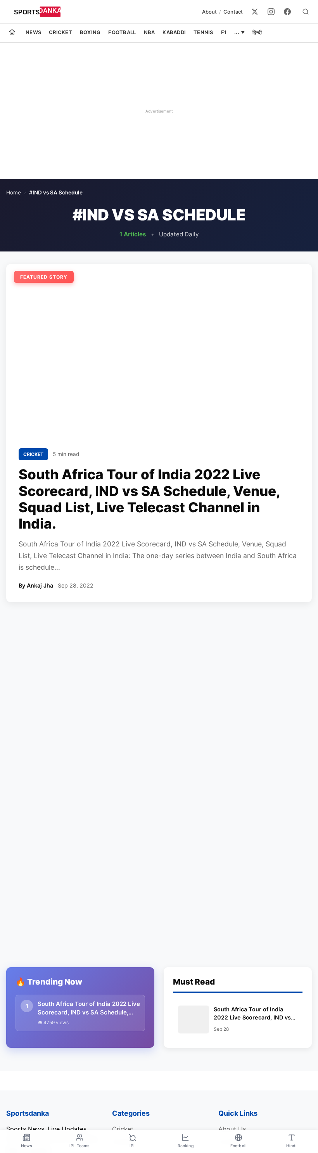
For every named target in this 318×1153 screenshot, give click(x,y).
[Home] (12, 33)
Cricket (60, 32)
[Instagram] (271, 11)
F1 (224, 32)
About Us (232, 1129)
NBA (149, 32)
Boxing (90, 32)
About (209, 12)
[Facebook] (287, 11)
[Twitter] (255, 11)
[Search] (305, 11)
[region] (159, 111)
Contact (233, 12)
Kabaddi (174, 32)
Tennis (203, 32)
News (33, 32)
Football (122, 32)
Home (13, 192)
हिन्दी (257, 32)
